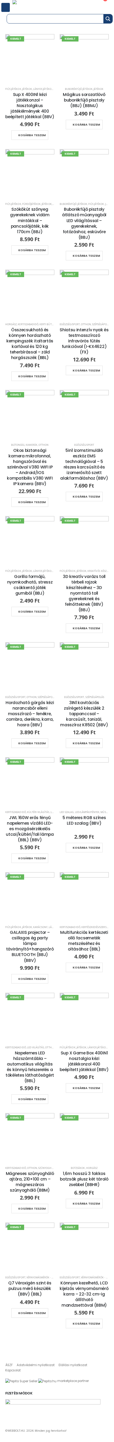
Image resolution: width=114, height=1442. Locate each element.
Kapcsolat (13, 1370)
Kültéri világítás (38, 812)
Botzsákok (78, 1168)
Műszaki (105, 812)
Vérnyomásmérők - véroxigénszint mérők (54, 1277)
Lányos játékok (43, 89)
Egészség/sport (70, 324)
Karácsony (40, 927)
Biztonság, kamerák (24, 445)
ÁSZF (9, 1365)
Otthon (86, 324)
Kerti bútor (47, 324)
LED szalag (67, 812)
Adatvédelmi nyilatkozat (36, 1365)
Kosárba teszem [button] (32, 135)
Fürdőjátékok (31, 204)
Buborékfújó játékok (79, 89)
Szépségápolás (101, 324)
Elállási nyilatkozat (73, 1365)
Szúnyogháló (47, 1168)
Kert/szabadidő (28, 324)
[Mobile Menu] (5, 7)
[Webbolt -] (31, 6)
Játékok (27, 89)
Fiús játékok (13, 89)
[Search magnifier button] (107, 18)
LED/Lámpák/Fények (87, 812)
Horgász (11, 324)
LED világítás (35, 1047)
